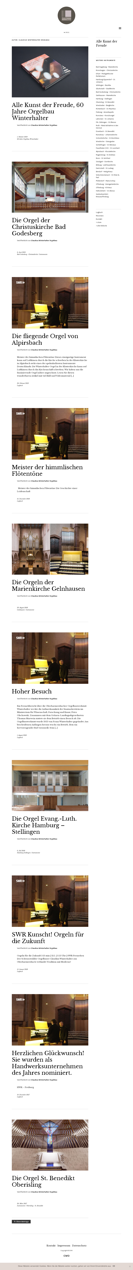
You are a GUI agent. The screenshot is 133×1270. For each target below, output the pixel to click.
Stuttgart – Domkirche (104, 162)
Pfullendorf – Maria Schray (105, 181)
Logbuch (20, 385)
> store (98, 222)
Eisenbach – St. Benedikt (105, 131)
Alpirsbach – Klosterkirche (105, 151)
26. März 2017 (22, 1203)
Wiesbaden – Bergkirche (105, 105)
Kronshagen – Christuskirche (107, 70)
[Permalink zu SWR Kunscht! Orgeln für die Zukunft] (50, 926)
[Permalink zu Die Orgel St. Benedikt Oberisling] (50, 1169)
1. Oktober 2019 (22, 137)
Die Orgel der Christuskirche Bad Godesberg (39, 227)
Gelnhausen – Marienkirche (106, 95)
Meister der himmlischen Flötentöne (47, 470)
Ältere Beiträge (22, 1222)
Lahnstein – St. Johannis (105, 119)
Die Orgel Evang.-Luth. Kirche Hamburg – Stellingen (44, 825)
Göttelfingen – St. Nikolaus (106, 145)
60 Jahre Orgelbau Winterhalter (27, 139)
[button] (50, 71)
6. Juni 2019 (21, 252)
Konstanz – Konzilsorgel (105, 115)
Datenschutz (79, 1245)
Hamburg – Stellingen (104, 99)
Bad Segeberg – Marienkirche (107, 67)
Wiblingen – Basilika (103, 85)
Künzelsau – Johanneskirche (106, 135)
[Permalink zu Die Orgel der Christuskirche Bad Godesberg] (50, 212)
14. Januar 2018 (22, 969)
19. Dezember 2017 (23, 1095)
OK (114, 1266)
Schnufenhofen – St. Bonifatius (107, 138)
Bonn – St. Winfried (103, 158)
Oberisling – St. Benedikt (105, 102)
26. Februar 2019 (23, 383)
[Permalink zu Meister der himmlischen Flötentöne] (50, 459)
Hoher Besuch (32, 691)
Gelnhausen (21, 610)
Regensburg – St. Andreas (105, 155)
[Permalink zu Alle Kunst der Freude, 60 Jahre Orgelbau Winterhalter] (50, 96)
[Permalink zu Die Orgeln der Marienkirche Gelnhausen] (50, 574)
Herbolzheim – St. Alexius (105, 191)
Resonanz (100, 216)
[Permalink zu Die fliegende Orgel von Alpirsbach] (50, 327)
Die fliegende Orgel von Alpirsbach (45, 339)
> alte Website (101, 226)
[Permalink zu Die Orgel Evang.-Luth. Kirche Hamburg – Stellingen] (50, 810)
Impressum (64, 1245)
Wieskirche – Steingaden (105, 141)
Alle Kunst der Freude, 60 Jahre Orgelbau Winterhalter (48, 112)
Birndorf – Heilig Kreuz (104, 172)
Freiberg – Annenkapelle (105, 112)
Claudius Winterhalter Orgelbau (44, 125)
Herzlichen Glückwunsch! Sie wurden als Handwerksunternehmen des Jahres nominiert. (48, 1063)
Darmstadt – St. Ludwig (104, 168)
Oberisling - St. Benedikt (34, 1206)
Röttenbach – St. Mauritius (106, 109)
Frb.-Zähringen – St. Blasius (106, 122)
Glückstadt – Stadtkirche (105, 89)
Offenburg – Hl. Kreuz (104, 188)
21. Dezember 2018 (23, 499)
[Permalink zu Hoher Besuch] (50, 683)
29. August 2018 (22, 608)
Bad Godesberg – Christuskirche (108, 92)
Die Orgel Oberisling (43, 1181)
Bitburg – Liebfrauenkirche (106, 165)
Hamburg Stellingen (24, 853)
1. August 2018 (22, 735)
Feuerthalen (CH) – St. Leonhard (107, 148)
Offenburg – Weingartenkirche (107, 184)
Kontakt (99, 219)
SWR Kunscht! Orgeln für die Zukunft (48, 937)
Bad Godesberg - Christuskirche (27, 254)
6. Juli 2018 (21, 851)
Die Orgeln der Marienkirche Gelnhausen (48, 585)
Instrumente (43, 254)
